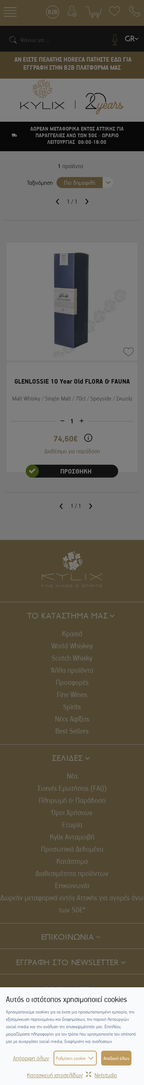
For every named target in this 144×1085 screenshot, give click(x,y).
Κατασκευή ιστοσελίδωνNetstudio (72, 1075)
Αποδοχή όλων (116, 1058)
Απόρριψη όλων (31, 1058)
